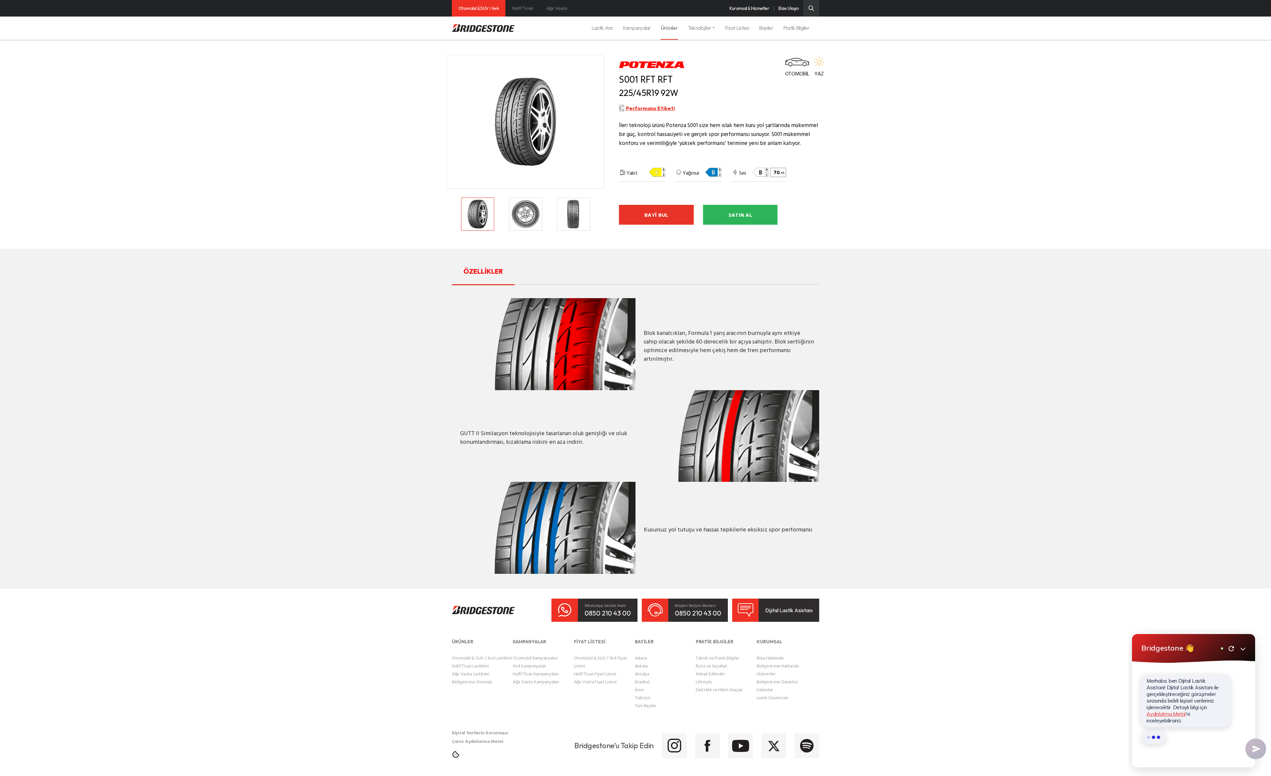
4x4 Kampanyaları (529, 665)
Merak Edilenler (710, 673)
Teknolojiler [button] (699, 27)
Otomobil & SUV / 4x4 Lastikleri (482, 657)
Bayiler (766, 27)
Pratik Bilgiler (796, 27)
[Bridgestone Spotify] (806, 745)
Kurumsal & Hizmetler (749, 8)
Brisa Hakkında (770, 657)
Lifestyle (704, 681)
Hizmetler (766, 673)
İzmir (639, 689)
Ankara (641, 665)
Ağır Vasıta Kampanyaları (536, 681)
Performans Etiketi (650, 108)
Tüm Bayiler (645, 705)
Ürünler (669, 27)
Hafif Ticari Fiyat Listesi (595, 673)
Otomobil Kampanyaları (535, 657)
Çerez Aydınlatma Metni (477, 741)
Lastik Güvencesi (772, 697)
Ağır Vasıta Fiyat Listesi (595, 681)
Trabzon (642, 697)
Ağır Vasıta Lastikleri (470, 673)
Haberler (765, 689)
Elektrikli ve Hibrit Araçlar (719, 689)
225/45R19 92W (649, 92)
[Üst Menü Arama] (811, 8)
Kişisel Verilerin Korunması (480, 732)
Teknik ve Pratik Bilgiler (717, 657)
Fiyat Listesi (737, 27)
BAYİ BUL (656, 215)
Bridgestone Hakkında (777, 665)
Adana (641, 657)
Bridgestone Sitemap (472, 681)
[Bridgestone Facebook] (707, 745)
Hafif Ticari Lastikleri (470, 665)
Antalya (642, 673)
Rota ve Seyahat (712, 665)
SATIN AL (740, 215)
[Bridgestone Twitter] (773, 745)
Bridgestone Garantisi (777, 681)
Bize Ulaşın (788, 8)
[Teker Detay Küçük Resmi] (477, 214)
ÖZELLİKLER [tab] (483, 271)
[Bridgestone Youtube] (740, 745)
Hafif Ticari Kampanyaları (535, 673)
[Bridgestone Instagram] (674, 745)
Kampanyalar (637, 27)
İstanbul (642, 681)
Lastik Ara (602, 27)
